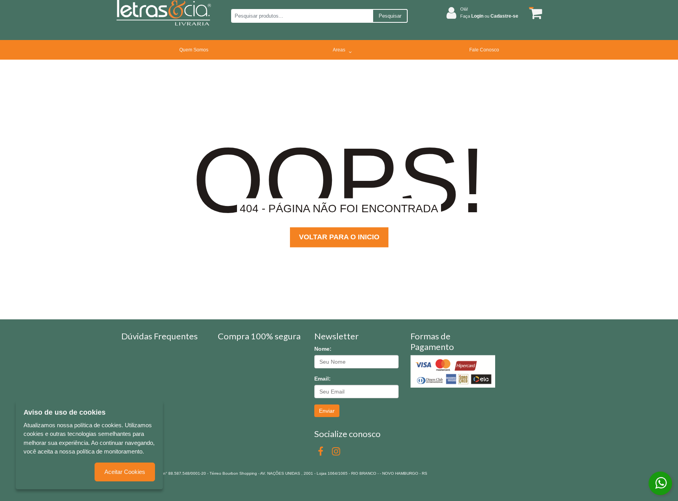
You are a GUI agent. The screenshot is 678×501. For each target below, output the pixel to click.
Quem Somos (193, 50)
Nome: (323, 349)
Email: (322, 378)
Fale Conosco (484, 50)
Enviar (327, 411)
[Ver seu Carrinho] (534, 13)
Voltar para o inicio (339, 237)
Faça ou (489, 16)
